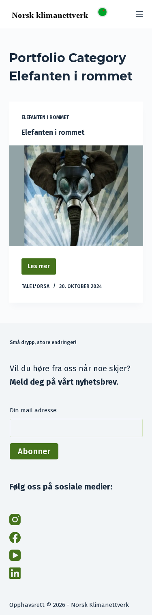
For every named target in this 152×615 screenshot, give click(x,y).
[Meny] (139, 14)
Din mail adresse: (34, 410)
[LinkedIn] (15, 573)
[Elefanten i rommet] (76, 195)
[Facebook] (15, 537)
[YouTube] (15, 555)
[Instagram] (15, 519)
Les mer (42, 264)
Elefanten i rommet (45, 117)
